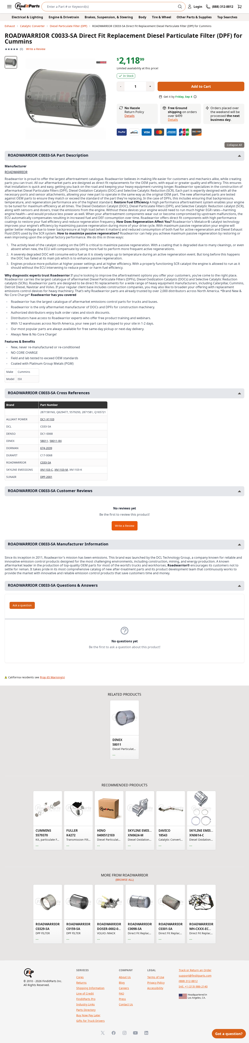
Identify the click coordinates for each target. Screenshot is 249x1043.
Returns (81, 982)
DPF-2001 (46, 477)
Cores (80, 977)
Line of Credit (85, 993)
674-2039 (46, 448)
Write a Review (35, 49)
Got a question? (229, 1033)
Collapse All (234, 145)
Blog (122, 982)
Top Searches (227, 17)
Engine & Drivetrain (64, 17)
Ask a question (22, 605)
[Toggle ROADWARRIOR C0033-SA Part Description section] (239, 156)
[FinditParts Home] (27, 6)
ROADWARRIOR (16, 172)
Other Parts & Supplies (194, 17)
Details (129, 116)
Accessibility (155, 988)
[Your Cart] (239, 6)
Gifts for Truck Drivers (90, 1021)
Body (142, 17)
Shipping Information (90, 988)
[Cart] (239, 6)
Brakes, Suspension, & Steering (109, 17)
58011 (44, 441)
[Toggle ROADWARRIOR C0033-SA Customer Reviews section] (239, 491)
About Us (125, 977)
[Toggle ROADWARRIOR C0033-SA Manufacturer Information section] (239, 544)
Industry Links (85, 1004)
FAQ (121, 993)
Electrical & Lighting (27, 17)
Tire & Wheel (161, 17)
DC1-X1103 (47, 419)
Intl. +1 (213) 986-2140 (193, 986)
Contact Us (126, 1004)
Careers (124, 988)
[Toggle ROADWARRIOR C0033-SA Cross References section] (239, 393)
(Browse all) (125, 879)
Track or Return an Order (195, 970)
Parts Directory (86, 1010)
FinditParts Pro (85, 999)
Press (122, 999)
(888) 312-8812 (188, 981)
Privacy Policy (156, 982)
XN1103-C (46, 469)
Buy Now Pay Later (88, 1015)
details (173, 120)
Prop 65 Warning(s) (52, 677)
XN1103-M (61, 469)
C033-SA (45, 462)
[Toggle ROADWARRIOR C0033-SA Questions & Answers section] (239, 586)
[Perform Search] (180, 6)
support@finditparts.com (195, 975)
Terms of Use (155, 977)
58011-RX (56, 441)
